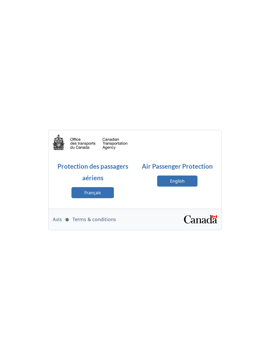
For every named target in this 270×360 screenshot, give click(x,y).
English (177, 181)
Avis (57, 219)
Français (92, 193)
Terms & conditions (94, 219)
